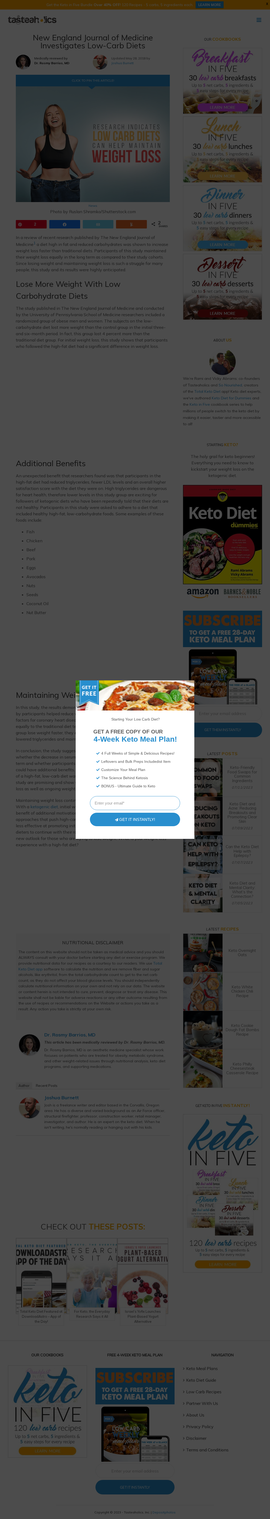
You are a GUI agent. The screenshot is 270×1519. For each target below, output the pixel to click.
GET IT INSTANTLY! (137, 819)
